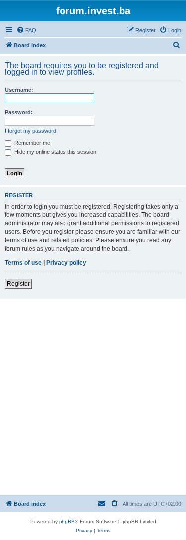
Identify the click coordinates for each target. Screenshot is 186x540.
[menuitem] (26, 30)
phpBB (67, 521)
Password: (19, 112)
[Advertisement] (93, 397)
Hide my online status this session (54, 152)
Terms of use (23, 262)
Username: (19, 90)
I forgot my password (30, 131)
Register (18, 283)
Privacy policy (66, 262)
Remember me (31, 143)
